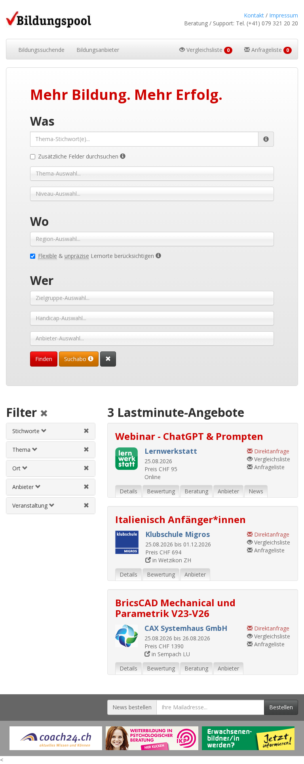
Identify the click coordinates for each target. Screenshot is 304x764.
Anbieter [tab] (228, 491)
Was (42, 121)
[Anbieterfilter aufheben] (86, 487)
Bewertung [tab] (161, 491)
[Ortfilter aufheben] (86, 468)
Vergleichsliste (271, 459)
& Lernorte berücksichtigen (97, 256)
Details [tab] (128, 491)
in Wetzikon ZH (171, 560)
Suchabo (76, 359)
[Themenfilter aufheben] (86, 449)
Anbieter (23, 487)
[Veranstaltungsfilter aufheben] (86, 505)
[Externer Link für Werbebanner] (56, 738)
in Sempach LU (170, 654)
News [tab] (256, 491)
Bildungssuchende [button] (41, 49)
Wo (39, 221)
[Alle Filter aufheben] (44, 414)
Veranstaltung (30, 505)
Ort (17, 468)
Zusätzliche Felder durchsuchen (79, 156)
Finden (43, 359)
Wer (41, 280)
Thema (22, 449)
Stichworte (26, 431)
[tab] (50, 431)
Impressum (283, 15)
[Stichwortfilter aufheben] (86, 431)
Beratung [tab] (196, 491)
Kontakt (254, 15)
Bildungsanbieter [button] (97, 49)
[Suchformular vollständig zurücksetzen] (108, 359)
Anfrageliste (269, 467)
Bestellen (281, 707)
